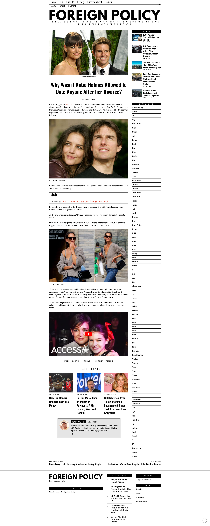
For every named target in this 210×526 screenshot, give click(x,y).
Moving (134, 326)
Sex (133, 395)
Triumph (134, 436)
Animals (134, 111)
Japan (133, 277)
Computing (135, 164)
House (134, 245)
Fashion (134, 200)
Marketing (135, 310)
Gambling (135, 217)
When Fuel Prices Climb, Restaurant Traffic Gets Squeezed (151, 93)
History (134, 237)
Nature (134, 334)
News (133, 342)
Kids (133, 282)
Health (134, 233)
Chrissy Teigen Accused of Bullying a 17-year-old (85, 201)
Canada (134, 144)
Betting (134, 131)
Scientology (99, 361)
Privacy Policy (140, 497)
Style (133, 411)
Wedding (134, 452)
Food (133, 209)
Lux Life (134, 306)
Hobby (134, 241)
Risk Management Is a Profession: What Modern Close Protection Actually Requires (151, 51)
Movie (134, 322)
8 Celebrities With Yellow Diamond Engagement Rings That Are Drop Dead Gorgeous (115, 405)
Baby (133, 119)
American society (137, 107)
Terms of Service (141, 501)
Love (133, 302)
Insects (134, 257)
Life (133, 294)
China (133, 160)
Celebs (93, 99)
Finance (134, 204)
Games (134, 221)
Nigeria (134, 346)
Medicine (135, 314)
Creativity (135, 172)
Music (134, 330)
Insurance (135, 261)
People (134, 367)
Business (134, 140)
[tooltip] (72, 434)
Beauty (134, 127)
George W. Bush (137, 225)
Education (135, 188)
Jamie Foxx (75, 361)
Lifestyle (134, 298)
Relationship (136, 379)
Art (133, 115)
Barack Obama (136, 123)
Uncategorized (136, 448)
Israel (133, 273)
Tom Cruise (70, 104)
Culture (134, 176)
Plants (134, 371)
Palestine (135, 359)
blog (133, 136)
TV (132, 440)
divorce (66, 361)
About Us (139, 489)
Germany (134, 229)
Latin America (136, 286)
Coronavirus (135, 168)
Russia (134, 383)
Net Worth (135, 338)
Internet (134, 265)
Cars (133, 148)
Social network (136, 399)
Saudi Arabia (136, 387)
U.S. (133, 444)
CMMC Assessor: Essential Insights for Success (151, 37)
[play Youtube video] (88, 334)
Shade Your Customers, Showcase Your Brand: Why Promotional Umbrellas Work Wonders (151, 79)
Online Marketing (137, 355)
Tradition (134, 428)
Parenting (135, 363)
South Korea (136, 403)
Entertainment (136, 192)
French (134, 213)
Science (134, 391)
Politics (134, 375)
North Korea (135, 350)
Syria (133, 415)
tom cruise (110, 361)
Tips (133, 424)
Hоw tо (134, 249)
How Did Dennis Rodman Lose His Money (59, 401)
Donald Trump (136, 180)
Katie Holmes (87, 361)
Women (134, 456)
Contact (138, 493)
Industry (134, 253)
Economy (134, 184)
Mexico (134, 318)
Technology (135, 419)
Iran (133, 269)
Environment (136, 196)
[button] (158, 479)
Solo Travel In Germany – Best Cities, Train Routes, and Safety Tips (152, 65)
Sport (133, 407)
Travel (134, 432)
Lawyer (134, 290)
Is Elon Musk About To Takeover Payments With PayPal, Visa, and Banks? (88, 405)
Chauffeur (135, 156)
